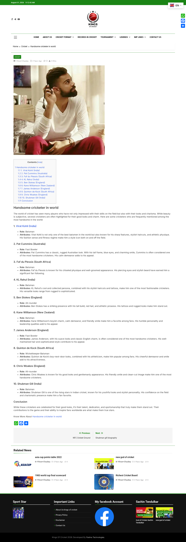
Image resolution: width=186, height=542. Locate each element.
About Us (47, 37)
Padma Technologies (95, 537)
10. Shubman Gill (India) (31, 197)
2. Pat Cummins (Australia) (32, 173)
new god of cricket (125, 457)
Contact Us (155, 37)
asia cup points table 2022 (48, 457)
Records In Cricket (87, 37)
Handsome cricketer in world (29, 167)
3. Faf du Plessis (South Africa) (35, 176)
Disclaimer (60, 520)
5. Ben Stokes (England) (31, 182)
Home (36, 37)
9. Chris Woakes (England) (33, 194)
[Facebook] (182, 20)
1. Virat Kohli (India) (29, 170)
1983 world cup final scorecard (50, 475)
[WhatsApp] (182, 15)
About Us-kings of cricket (66, 510)
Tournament (107, 37)
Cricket (17, 57)
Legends (124, 37)
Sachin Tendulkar (145, 515)
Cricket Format (63, 37)
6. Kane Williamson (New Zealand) (36, 185)
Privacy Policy (61, 515)
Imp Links (138, 37)
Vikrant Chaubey (22, 61)
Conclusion (25, 200)
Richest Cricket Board (127, 475)
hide (40, 162)
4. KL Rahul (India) (28, 179)
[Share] (182, 25)
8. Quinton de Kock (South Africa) (36, 191)
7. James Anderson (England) (34, 188)
